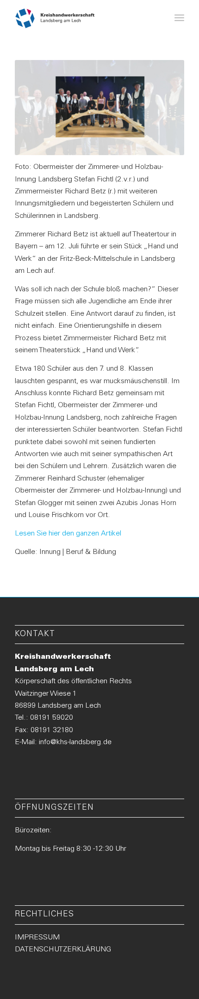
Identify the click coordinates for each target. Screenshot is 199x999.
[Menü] (179, 18)
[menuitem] (179, 18)
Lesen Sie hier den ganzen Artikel (68, 533)
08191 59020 (51, 718)
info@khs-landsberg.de (75, 742)
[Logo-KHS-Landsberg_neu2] (55, 18)
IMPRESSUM (37, 937)
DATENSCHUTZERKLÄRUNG (63, 949)
